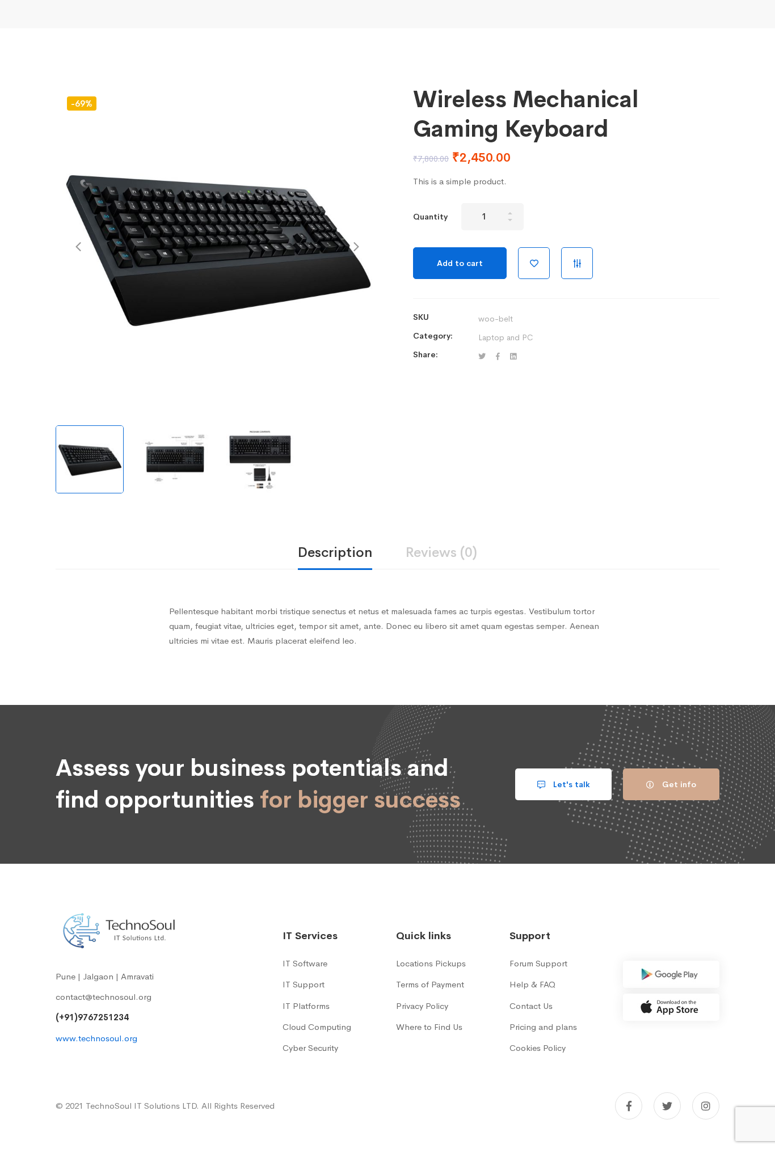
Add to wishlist (534, 263)
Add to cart (460, 263)
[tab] (335, 553)
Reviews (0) (441, 552)
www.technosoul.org (96, 1038)
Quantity (430, 217)
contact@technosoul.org (103, 996)
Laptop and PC (505, 337)
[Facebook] (498, 357)
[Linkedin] (513, 357)
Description (335, 552)
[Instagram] (705, 1106)
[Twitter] (482, 357)
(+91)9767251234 (92, 1017)
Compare (577, 263)
